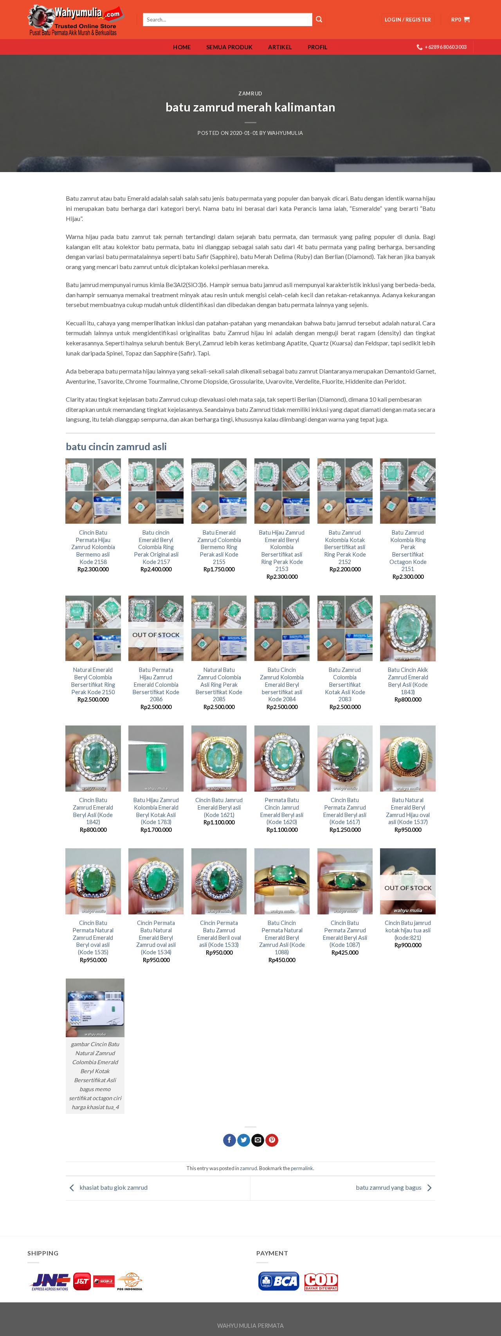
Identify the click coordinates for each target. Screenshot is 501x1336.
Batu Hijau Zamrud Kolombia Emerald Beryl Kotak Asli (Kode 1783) (156, 811)
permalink (302, 1168)
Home (182, 47)
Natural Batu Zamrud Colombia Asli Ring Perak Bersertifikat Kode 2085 (219, 684)
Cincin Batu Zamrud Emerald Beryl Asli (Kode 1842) (93, 811)
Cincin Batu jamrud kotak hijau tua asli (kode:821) (408, 930)
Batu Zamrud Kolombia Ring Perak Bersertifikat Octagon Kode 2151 (408, 551)
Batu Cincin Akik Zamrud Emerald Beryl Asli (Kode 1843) (408, 680)
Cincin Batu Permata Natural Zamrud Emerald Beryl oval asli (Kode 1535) (93, 937)
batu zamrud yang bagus (389, 1187)
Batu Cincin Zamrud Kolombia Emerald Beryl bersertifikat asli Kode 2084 (282, 684)
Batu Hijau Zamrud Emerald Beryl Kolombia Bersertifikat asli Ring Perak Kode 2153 (282, 551)
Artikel (280, 47)
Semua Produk (229, 47)
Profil (318, 47)
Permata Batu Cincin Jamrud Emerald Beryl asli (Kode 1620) (281, 811)
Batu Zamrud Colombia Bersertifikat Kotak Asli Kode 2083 (345, 684)
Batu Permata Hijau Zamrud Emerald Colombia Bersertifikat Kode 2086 (156, 684)
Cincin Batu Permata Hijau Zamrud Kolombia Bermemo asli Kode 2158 (93, 547)
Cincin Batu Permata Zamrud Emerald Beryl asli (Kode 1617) (344, 811)
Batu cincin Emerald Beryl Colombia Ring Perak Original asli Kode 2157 (156, 547)
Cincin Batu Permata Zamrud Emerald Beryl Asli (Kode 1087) (345, 933)
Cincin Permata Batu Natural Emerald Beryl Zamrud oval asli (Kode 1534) (156, 937)
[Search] (319, 19)
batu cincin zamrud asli (116, 446)
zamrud (250, 93)
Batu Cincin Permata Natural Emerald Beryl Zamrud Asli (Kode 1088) (282, 937)
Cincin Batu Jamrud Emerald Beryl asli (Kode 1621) (219, 807)
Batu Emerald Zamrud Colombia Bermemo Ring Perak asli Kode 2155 (219, 547)
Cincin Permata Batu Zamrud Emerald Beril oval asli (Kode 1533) (219, 933)
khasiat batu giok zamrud (113, 1187)
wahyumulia (285, 133)
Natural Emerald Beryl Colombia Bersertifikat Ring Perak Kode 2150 (93, 680)
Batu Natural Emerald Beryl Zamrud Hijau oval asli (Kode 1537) (408, 811)
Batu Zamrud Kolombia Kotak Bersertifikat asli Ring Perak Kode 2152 (345, 547)
